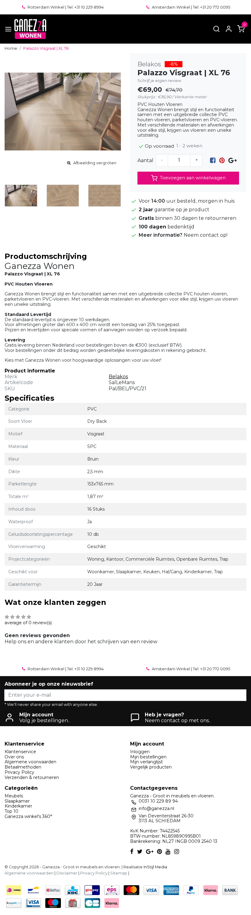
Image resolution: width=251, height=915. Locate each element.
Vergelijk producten (151, 767)
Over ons (14, 757)
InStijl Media (155, 867)
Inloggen (140, 751)
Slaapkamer (17, 801)
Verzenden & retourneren (32, 777)
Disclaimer (66, 873)
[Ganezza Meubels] (30, 29)
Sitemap (118, 873)
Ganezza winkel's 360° (28, 816)
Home (11, 48)
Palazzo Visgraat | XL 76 (46, 48)
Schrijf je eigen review (159, 80)
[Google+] (232, 160)
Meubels (14, 796)
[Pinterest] (222, 160)
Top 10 (11, 811)
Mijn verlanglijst (146, 762)
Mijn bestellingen (148, 757)
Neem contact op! (205, 235)
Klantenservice (20, 751)
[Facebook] (212, 160)
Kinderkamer (18, 806)
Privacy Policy (19, 772)
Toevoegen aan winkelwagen (193, 178)
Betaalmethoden (23, 767)
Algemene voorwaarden (30, 762)
